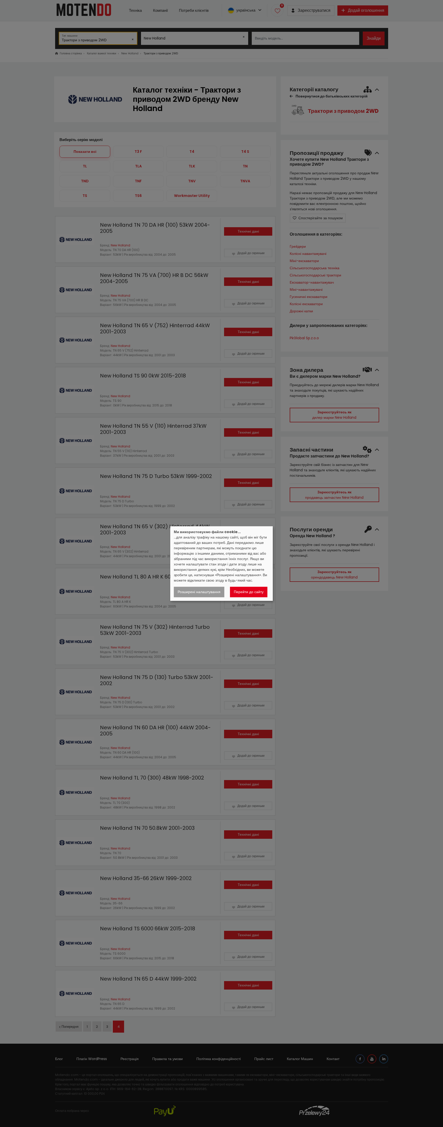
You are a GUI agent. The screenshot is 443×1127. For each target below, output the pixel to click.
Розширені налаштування (199, 591)
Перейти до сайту (249, 591)
